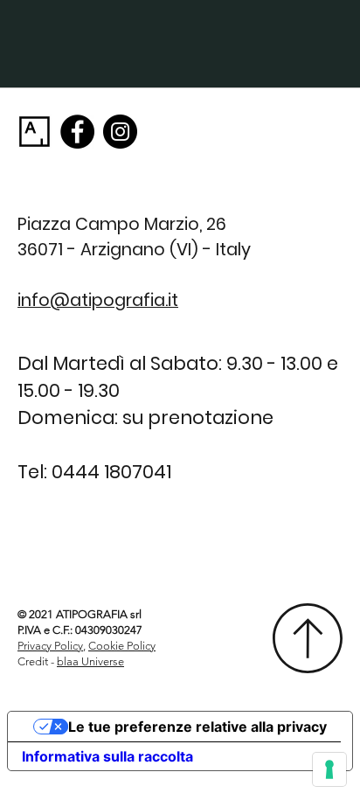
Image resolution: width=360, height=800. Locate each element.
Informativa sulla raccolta (107, 756)
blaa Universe (90, 661)
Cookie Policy (122, 645)
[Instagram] (120, 132)
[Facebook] (77, 132)
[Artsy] (34, 132)
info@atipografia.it (97, 300)
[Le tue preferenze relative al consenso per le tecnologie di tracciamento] (329, 769)
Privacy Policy (50, 645)
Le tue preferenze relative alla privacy (197, 726)
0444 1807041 (111, 471)
